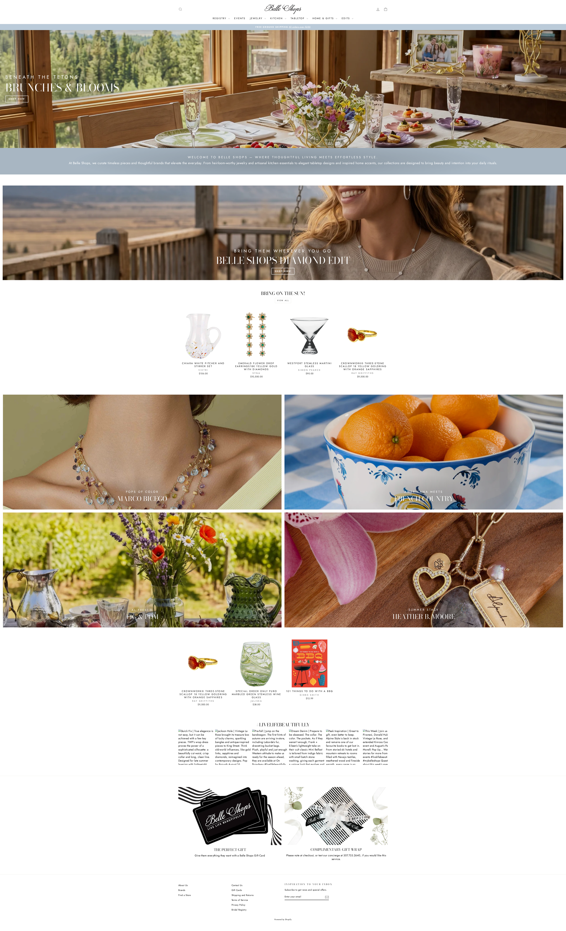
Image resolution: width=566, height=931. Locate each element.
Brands (181, 890)
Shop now (17, 98)
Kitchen (277, 18)
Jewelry (257, 18)
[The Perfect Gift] (229, 816)
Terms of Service (240, 900)
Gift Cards (237, 890)
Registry (220, 18)
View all (283, 300)
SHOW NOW (196, 747)
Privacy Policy (238, 905)
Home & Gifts (323, 18)
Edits (346, 18)
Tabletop (298, 18)
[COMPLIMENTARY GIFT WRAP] (336, 816)
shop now (283, 271)
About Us (183, 885)
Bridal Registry (239, 909)
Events (239, 18)
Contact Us (237, 885)
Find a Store (184, 895)
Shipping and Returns (243, 895)
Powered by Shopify (283, 919)
